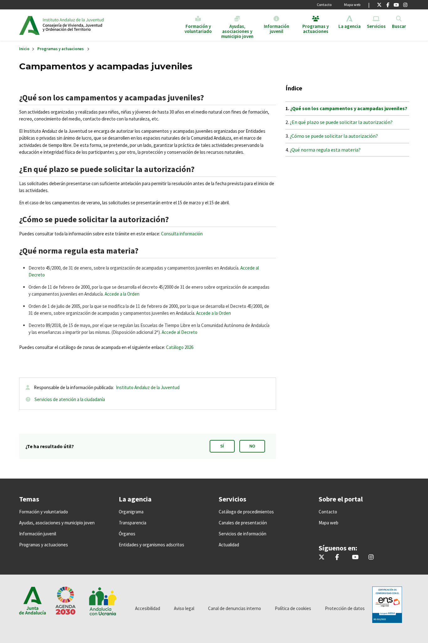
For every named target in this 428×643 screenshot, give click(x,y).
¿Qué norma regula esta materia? (325, 150)
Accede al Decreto (179, 332)
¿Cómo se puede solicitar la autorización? (334, 136)
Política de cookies (293, 608)
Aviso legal (184, 608)
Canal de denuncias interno (234, 608)
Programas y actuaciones (60, 48)
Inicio (91, 25)
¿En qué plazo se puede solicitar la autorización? (341, 122)
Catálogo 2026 (179, 347)
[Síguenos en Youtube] (396, 5)
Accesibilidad (147, 608)
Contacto (324, 4)
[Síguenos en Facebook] (387, 5)
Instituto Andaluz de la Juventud (148, 387)
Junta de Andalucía (29, 25)
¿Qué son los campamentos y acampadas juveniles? (348, 108)
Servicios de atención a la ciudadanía (69, 399)
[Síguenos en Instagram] (405, 5)
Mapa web (352, 4)
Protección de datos (345, 608)
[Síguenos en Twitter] (379, 5)
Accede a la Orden (122, 294)
